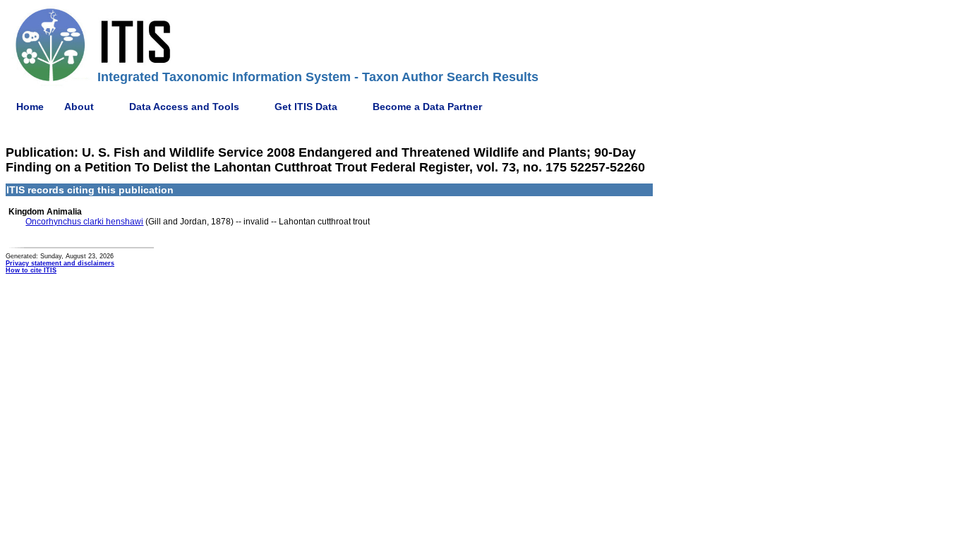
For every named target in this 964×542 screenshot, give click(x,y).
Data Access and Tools (184, 106)
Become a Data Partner (427, 106)
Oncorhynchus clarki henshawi (84, 222)
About (79, 106)
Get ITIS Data (306, 106)
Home (30, 106)
